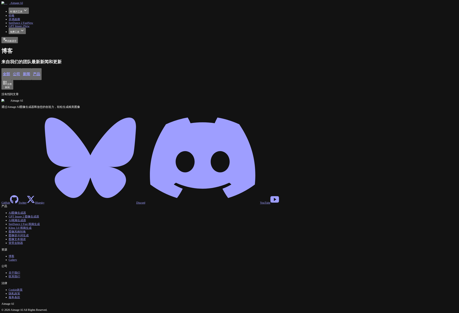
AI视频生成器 (17, 220)
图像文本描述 (17, 239)
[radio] (6, 74)
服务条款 (14, 297)
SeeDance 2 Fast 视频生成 (24, 224)
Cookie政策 (16, 289)
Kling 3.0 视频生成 (20, 227)
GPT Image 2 (19, 26)
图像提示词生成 (19, 235)
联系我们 (14, 276)
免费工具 (14, 32)
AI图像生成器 (17, 212)
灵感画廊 (14, 19)
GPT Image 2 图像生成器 (24, 216)
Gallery (13, 259)
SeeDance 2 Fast (21, 22)
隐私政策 (14, 293)
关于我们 (14, 272)
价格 (11, 15)
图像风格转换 (17, 231)
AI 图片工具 (16, 11)
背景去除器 (16, 242)
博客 (11, 256)
